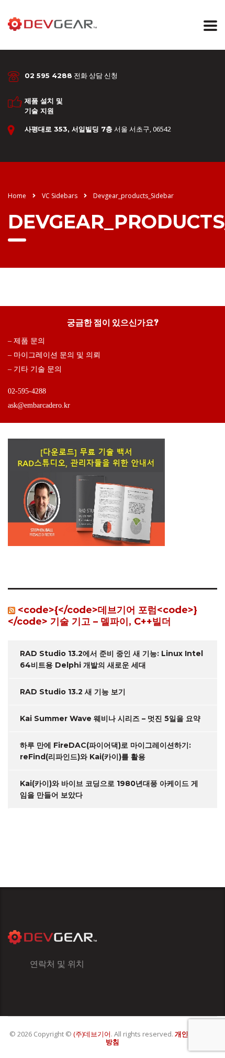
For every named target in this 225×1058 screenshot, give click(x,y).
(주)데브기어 (92, 1034)
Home (17, 195)
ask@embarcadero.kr (39, 405)
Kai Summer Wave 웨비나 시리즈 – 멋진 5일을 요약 (110, 718)
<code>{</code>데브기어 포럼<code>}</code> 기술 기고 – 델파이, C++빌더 (102, 615)
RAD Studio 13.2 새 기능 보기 (73, 691)
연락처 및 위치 (57, 963)
